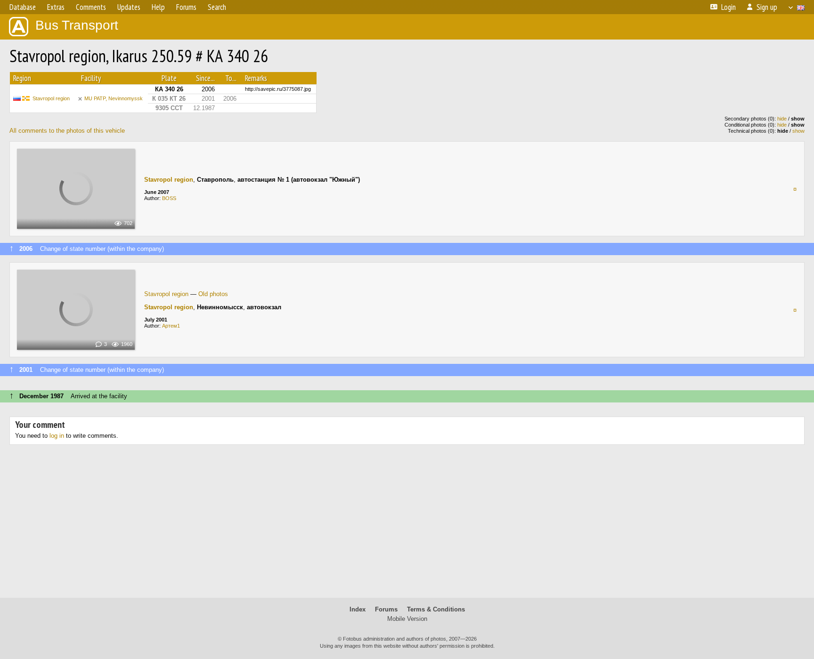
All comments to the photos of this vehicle (67, 130)
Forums (386, 609)
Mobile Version (407, 618)
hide (782, 118)
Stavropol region (51, 98)
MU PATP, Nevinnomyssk (113, 98)
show (798, 131)
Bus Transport (76, 25)
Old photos (213, 293)
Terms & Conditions (436, 609)
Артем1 (171, 326)
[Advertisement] (407, 525)
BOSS (169, 198)
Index (358, 609)
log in (56, 435)
